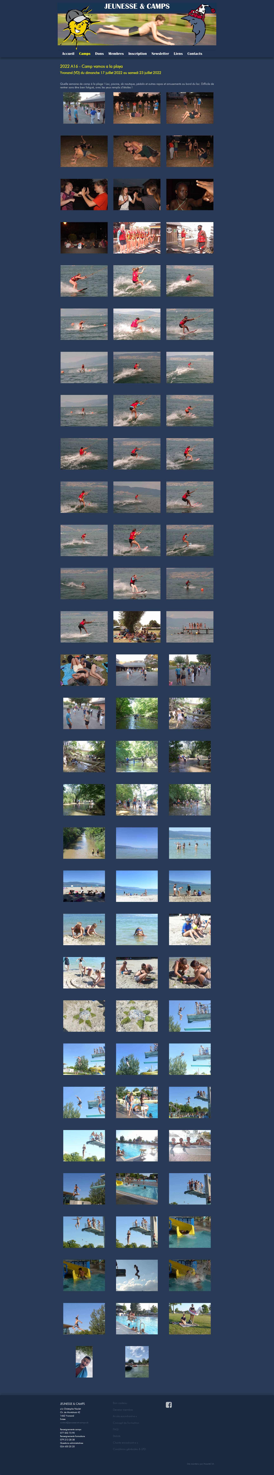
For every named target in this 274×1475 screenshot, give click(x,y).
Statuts (116, 1436)
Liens (178, 53)
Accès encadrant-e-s (125, 1416)
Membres (116, 53)
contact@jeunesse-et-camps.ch (74, 1422)
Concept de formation (126, 1423)
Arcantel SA (209, 1463)
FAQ (115, 1429)
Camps (84, 53)
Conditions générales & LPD (129, 1449)
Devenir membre (123, 1409)
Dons (99, 53)
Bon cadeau (120, 1403)
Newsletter (160, 53)
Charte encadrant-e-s (125, 1442)
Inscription (137, 53)
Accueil (68, 53)
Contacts (194, 53)
